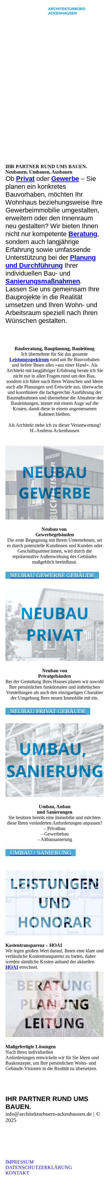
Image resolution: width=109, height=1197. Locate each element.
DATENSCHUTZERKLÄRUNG (38, 1164)
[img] (66, 10)
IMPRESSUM (19, 1162)
